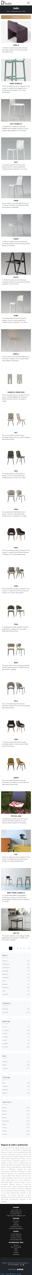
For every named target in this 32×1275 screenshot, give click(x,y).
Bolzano (15, 1111)
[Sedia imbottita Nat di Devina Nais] (16, 419)
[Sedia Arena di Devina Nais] (16, 764)
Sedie (23, 11)
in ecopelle (15, 1030)
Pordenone (15, 1121)
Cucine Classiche (16, 1236)
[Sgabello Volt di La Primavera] (16, 110)
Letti (16, 1251)
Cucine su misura (16, 1238)
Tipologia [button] (6, 1077)
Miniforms (15, 974)
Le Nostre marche (16, 1227)
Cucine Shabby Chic (16, 1239)
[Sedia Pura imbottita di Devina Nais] (16, 611)
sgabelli (15, 1093)
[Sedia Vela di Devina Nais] (16, 687)
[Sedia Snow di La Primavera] (16, 187)
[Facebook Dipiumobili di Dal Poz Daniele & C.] (21, 1265)
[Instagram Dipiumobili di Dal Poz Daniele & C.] (23, 1265)
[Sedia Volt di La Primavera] (16, 148)
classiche (15, 1061)
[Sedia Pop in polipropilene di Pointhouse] (16, 841)
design (15, 1065)
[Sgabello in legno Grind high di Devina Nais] (16, 379)
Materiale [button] (6, 1021)
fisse (15, 1083)
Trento (15, 1124)
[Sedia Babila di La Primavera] (16, 340)
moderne (15, 1068)
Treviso (15, 1127)
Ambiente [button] (6, 1003)
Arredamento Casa (16, 11)
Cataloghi (16, 1225)
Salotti (16, 1249)
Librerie (16, 1245)
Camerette (16, 1254)
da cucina (15, 1009)
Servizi (16, 1223)
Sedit (15, 991)
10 (29, 948)
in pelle (15, 1040)
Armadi (16, 1252)
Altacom (15, 961)
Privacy (2, 1274)
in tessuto (15, 1047)
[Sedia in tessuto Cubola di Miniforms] (16, 31)
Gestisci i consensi (16, 1274)
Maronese (15, 971)
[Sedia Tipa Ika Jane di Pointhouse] (16, 802)
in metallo (15, 1037)
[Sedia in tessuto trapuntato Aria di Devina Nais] (16, 457)
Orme (15, 981)
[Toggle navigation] (28, 3)
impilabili (15, 1086)
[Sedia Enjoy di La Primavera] (16, 264)
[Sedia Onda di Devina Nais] (16, 496)
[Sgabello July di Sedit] (16, 919)
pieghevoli (15, 1089)
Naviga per (16, 17)
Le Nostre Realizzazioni (16, 1228)
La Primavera (15, 967)
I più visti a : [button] (7, 1102)
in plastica (15, 1043)
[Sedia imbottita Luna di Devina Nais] (16, 726)
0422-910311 (17, 1214)
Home (8, 11)
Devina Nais (15, 964)
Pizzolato (15, 984)
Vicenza (15, 1134)
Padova (15, 1117)
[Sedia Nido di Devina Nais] (16, 534)
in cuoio (15, 1027)
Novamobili (15, 977)
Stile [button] (4, 1056)
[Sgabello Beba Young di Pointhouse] (16, 879)
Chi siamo (16, 1221)
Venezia (15, 1131)
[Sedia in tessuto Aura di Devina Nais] (16, 572)
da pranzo (15, 1012)
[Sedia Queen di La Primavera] (16, 225)
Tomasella (15, 994)
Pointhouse (15, 987)
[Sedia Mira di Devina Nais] (16, 649)
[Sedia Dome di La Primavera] (16, 302)
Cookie (7, 1274)
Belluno (15, 1107)
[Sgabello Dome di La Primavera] (16, 70)
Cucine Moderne (16, 1234)
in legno (15, 1033)
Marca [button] (4, 955)
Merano (15, 1114)
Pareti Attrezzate (16, 1247)
